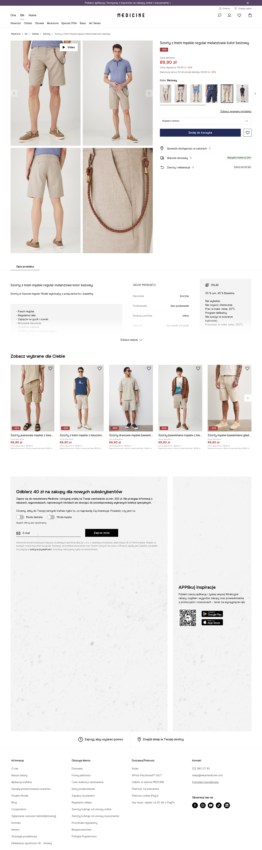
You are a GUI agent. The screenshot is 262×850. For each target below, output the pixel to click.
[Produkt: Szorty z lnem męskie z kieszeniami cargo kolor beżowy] (82, 521)
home (32, 15)
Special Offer (69, 23)
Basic (83, 23)
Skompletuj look (137, 139)
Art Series (95, 23)
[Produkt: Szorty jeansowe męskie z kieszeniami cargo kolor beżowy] (32, 521)
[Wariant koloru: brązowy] (243, 93)
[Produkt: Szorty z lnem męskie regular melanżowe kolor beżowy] (104, 396)
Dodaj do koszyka (200, 132)
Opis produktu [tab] (25, 266)
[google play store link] (212, 737)
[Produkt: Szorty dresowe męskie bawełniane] (131, 521)
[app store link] (212, 745)
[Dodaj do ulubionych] (247, 133)
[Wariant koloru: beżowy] (166, 93)
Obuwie (39, 23)
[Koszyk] (248, 15)
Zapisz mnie (102, 656)
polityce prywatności (41, 672)
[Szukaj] (219, 15)
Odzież (28, 23)
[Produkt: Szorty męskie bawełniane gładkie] (229, 521)
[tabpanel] (131, 306)
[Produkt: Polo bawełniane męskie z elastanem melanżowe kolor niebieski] (152, 396)
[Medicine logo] (131, 15)
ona (13, 15)
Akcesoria (52, 23)
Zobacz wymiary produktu (235, 111)
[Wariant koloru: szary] (181, 93)
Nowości (16, 23)
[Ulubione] (239, 15)
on (22, 15)
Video (71, 47)
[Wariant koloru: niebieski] (197, 93)
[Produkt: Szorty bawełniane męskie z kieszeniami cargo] (180, 521)
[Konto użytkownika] (229, 15)
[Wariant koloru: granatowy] (212, 93)
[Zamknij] (248, 3)
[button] (206, 121)
